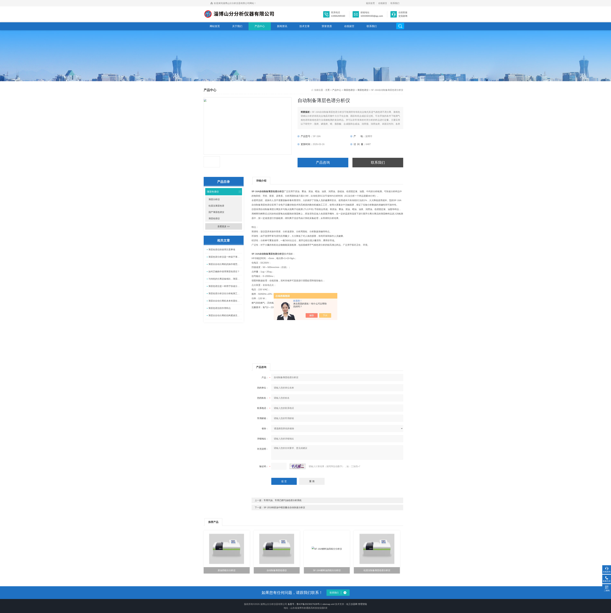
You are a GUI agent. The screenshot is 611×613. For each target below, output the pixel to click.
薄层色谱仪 (349, 90)
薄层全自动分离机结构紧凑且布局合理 (225, 315)
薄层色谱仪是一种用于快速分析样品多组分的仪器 (225, 286)
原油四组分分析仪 (226, 570)
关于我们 (237, 26)
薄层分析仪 (214, 199)
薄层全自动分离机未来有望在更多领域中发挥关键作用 (225, 300)
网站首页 (215, 26)
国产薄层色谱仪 (216, 212)
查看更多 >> (224, 226)
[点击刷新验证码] (298, 466)
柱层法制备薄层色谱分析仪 (377, 570)
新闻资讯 (282, 26)
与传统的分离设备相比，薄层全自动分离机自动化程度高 (225, 279)
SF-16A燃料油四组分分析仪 (327, 570)
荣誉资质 (327, 26)
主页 (327, 90)
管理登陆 (362, 604)
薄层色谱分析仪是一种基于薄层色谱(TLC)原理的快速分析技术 (225, 257)
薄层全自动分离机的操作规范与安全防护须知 (225, 264)
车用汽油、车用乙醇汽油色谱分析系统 (283, 500)
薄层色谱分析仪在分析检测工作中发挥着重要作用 (225, 293)
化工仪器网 (351, 604)
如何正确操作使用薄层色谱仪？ (224, 271)
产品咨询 (323, 162)
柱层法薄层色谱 (216, 205)
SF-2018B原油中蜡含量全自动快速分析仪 (284, 507)
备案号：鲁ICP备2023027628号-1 (305, 604)
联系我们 (394, 3)
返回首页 (370, 3)
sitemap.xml (328, 604)
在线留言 (382, 3)
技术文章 (304, 26)
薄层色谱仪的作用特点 (219, 308)
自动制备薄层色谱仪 (277, 570)
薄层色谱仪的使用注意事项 (221, 249)
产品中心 (260, 26)
